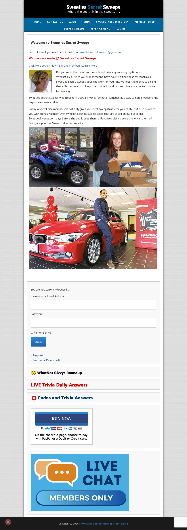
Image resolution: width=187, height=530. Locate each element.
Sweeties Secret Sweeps (93, 9)
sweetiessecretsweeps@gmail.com (101, 52)
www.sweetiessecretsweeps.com (100, 523)
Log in (125, 523)
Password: (37, 314)
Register (38, 355)
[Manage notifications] (8, 522)
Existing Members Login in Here (78, 65)
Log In (121, 28)
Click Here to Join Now (43, 65)
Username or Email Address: (48, 296)
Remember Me (42, 332)
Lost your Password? (46, 360)
